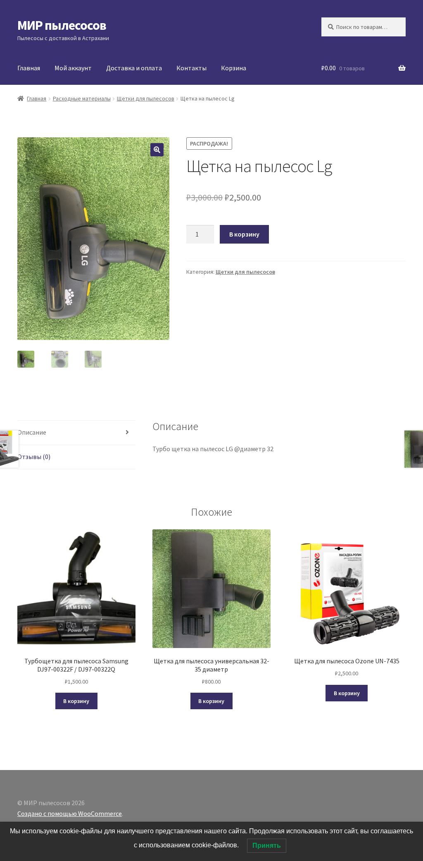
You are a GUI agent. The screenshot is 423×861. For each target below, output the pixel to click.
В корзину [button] (76, 701)
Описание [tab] (31, 432)
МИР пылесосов (61, 25)
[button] (157, 149)
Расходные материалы (82, 98)
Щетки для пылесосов (145, 98)
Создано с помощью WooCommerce (69, 813)
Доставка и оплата (134, 68)
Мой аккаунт (73, 68)
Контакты (191, 68)
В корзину (244, 234)
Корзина (233, 68)
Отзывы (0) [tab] (33, 456)
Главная (28, 68)
